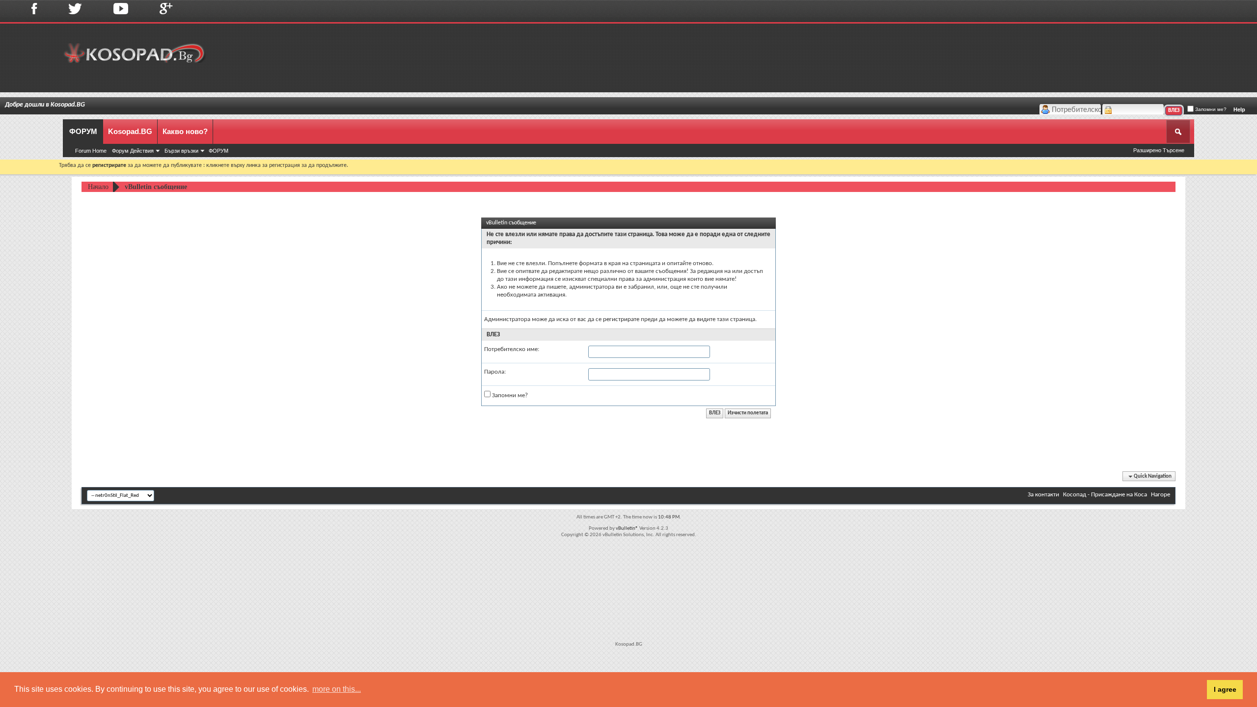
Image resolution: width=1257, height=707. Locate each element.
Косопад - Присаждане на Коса (1105, 494)
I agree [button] (1225, 689)
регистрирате (621, 319)
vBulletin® (627, 528)
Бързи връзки (181, 151)
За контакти (1043, 494)
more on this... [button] (336, 689)
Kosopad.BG (130, 131)
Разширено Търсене (1158, 150)
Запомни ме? (1210, 109)
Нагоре (1160, 494)
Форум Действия (133, 151)
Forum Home (91, 151)
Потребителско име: (511, 349)
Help (1239, 109)
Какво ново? (185, 131)
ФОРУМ (83, 131)
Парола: (495, 372)
